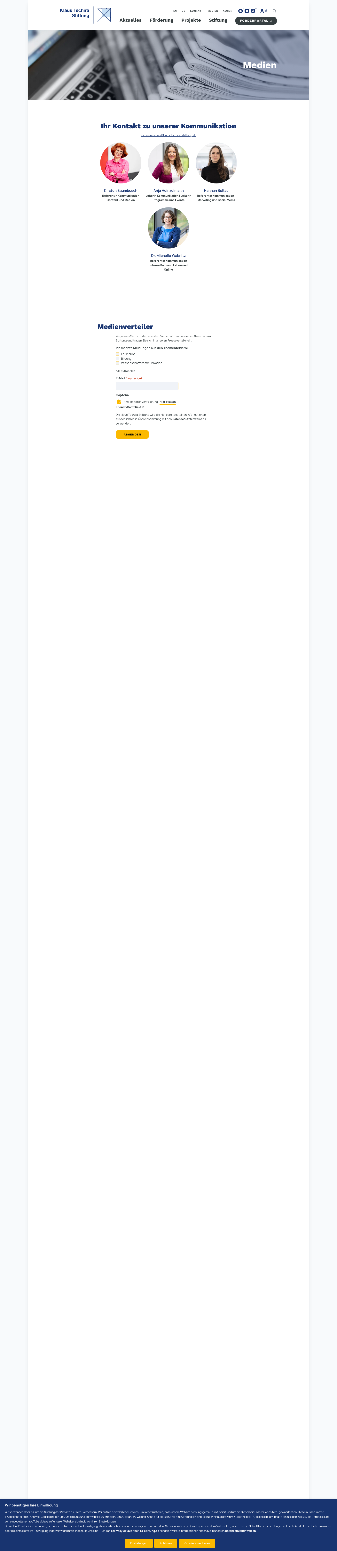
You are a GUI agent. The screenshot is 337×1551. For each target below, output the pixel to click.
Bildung (126, 359)
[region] (168, 1525)
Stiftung (218, 20)
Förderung (161, 20)
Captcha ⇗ (128, 407)
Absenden (132, 434)
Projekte (191, 20)
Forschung (128, 354)
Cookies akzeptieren (197, 1543)
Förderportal (254, 20)
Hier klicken (168, 402)
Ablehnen (166, 1543)
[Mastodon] (253, 11)
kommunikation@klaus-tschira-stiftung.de (168, 135)
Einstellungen (138, 1543)
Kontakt (196, 11)
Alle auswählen (125, 371)
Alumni (228, 11)
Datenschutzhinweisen (240, 1531)
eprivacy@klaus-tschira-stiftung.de (135, 1531)
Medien (213, 11)
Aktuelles (131, 20)
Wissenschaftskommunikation (141, 363)
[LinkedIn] (240, 11)
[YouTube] (247, 11)
